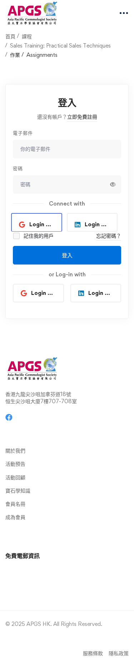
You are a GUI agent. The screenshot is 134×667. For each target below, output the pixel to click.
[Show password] (113, 184)
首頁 (10, 36)
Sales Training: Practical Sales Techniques (60, 45)
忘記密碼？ (108, 235)
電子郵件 (23, 133)
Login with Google (45, 224)
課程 (27, 36)
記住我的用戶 (38, 235)
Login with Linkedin (101, 224)
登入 (67, 255)
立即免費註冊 (82, 116)
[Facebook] (9, 417)
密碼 (18, 168)
